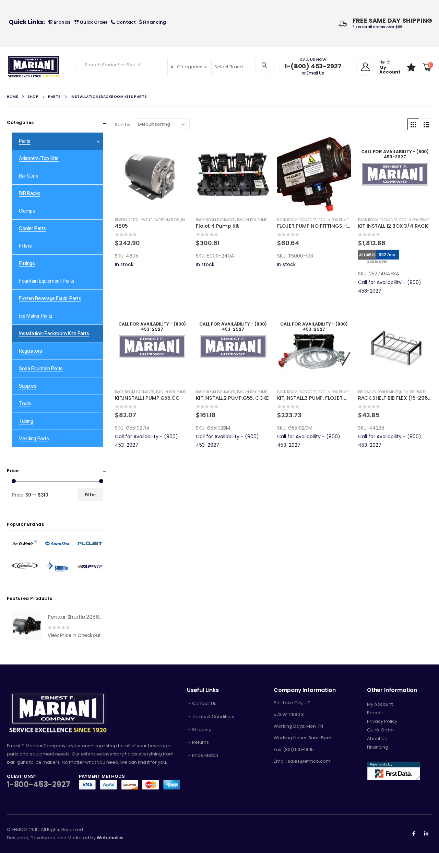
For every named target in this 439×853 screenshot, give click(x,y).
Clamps (27, 211)
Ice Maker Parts (35, 316)
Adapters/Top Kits (39, 158)
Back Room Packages (215, 220)
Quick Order (93, 22)
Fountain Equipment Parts (402, 392)
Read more (421, 148)
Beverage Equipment (133, 220)
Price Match (205, 755)
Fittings (27, 263)
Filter (90, 495)
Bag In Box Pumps (253, 220)
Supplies (28, 386)
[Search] (264, 65)
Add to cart (177, 148)
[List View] (426, 124)
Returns (200, 742)
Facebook (413, 834)
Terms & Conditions (214, 716)
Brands (61, 22)
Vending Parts (34, 438)
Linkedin (426, 834)
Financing (154, 22)
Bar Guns (28, 176)
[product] (152, 174)
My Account (380, 704)
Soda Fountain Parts (41, 368)
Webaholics (110, 837)
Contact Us (204, 703)
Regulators (30, 351)
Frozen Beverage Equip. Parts (50, 298)
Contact (125, 22)
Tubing (26, 421)
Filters (25, 246)
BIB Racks (367, 392)
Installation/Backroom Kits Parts (54, 333)
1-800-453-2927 (38, 784)
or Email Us (312, 73)
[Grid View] (413, 124)
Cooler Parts (32, 228)
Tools (25, 403)
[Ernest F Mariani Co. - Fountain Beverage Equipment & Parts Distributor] (34, 67)
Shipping (202, 729)
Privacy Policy (382, 721)
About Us (377, 738)
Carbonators (166, 220)
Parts (25, 141)
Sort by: (123, 124)
